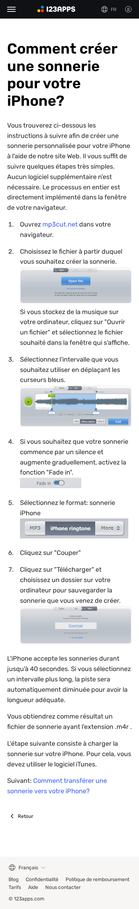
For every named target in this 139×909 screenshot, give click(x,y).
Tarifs (15, 887)
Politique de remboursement (97, 879)
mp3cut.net (60, 224)
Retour (25, 816)
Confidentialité (42, 879)
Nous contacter (63, 887)
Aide (33, 887)
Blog (14, 879)
